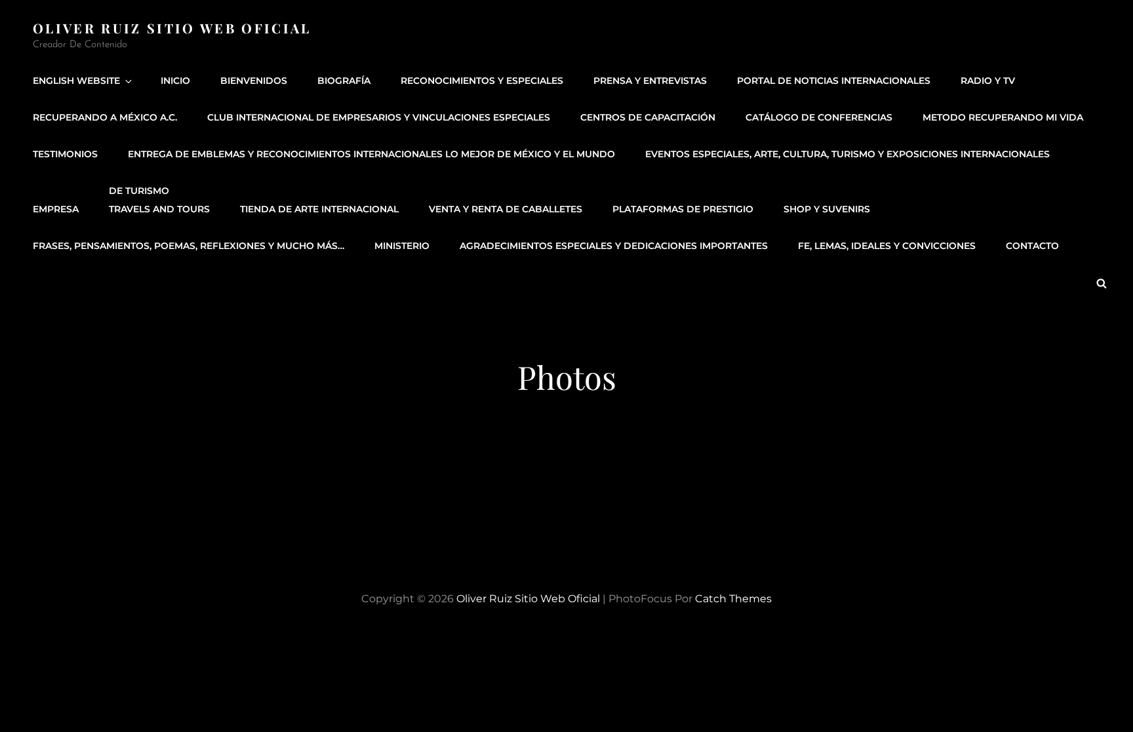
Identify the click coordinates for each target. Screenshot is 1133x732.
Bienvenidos (253, 81)
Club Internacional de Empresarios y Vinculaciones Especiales (378, 117)
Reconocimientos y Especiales (482, 81)
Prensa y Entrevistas (650, 81)
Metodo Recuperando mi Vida (1003, 117)
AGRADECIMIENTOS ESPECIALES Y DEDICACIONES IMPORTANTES (614, 246)
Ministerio (401, 246)
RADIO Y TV (988, 81)
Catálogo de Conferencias (818, 117)
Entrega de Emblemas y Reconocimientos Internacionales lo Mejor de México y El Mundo (371, 154)
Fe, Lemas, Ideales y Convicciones (887, 246)
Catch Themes (733, 598)
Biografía (343, 81)
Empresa (56, 209)
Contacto (1032, 246)
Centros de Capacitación (647, 117)
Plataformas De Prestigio (682, 209)
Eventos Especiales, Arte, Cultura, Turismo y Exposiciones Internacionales (847, 154)
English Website (76, 81)
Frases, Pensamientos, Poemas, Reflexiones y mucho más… (188, 246)
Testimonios (65, 154)
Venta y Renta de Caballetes (505, 209)
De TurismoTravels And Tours (159, 200)
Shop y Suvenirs (827, 209)
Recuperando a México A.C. (105, 117)
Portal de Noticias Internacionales (833, 81)
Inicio (175, 81)
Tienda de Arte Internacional (319, 209)
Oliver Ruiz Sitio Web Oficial (172, 28)
